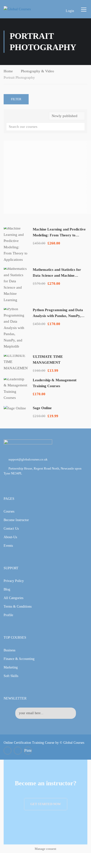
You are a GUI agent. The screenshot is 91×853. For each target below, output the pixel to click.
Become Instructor (16, 520)
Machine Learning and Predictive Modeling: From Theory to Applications (59, 235)
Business (9, 650)
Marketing (11, 667)
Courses (9, 511)
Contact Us (11, 528)
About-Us (10, 537)
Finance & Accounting (19, 659)
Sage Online (42, 408)
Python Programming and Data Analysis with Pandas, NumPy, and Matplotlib (58, 316)
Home (8, 71)
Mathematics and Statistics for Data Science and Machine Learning (57, 275)
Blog (7, 589)
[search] (81, 126)
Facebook (7, 751)
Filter (16, 99)
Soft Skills (11, 676)
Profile (8, 615)
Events (8, 545)
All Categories (13, 598)
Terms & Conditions (18, 606)
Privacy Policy (14, 581)
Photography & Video (37, 71)
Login (70, 11)
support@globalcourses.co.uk (28, 459)
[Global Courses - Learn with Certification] (22, 9)
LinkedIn (18, 751)
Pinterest (28, 750)
